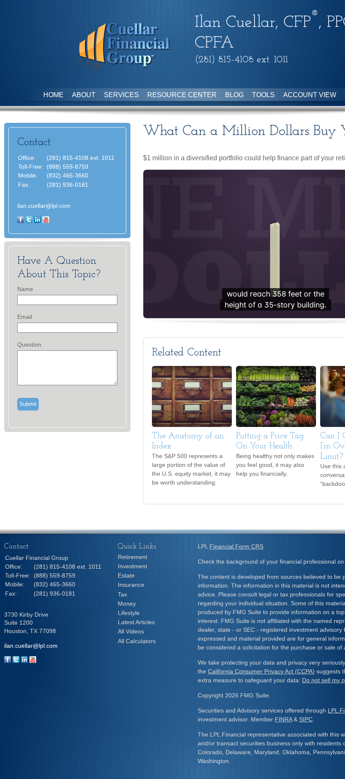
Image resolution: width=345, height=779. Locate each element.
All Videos (131, 631)
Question (29, 344)
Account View (309, 94)
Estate (126, 575)
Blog (234, 94)
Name (25, 289)
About (84, 94)
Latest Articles (136, 622)
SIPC (306, 719)
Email (24, 316)
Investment (132, 566)
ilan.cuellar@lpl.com (44, 205)
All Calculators (137, 641)
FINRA (283, 719)
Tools (263, 94)
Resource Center (182, 94)
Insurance (131, 584)
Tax (122, 594)
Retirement (132, 557)
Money (127, 603)
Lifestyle (129, 612)
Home (53, 94)
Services (121, 94)
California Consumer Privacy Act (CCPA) (261, 671)
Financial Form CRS (236, 546)
